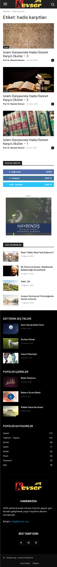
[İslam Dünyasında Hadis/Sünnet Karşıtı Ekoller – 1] (28, 123)
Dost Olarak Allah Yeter (32, 325)
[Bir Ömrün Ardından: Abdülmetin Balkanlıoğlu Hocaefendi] (10, 271)
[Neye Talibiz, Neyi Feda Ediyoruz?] (10, 256)
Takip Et (48, 178)
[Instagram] (28, 543)
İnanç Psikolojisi (29, 354)
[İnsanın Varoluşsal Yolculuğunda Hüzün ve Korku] (10, 300)
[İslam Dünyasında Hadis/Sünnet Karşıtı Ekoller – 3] (28, 36)
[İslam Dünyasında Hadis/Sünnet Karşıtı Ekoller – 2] (28, 79)
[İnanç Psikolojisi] (10, 358)
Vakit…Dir (25, 281)
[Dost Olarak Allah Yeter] (10, 329)
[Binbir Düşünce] (10, 382)
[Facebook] (21, 543)
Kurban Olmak (28, 339)
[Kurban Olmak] (10, 343)
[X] (36, 543)
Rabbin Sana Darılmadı (32, 407)
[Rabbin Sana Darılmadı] (10, 411)
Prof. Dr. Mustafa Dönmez (13, 60)
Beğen (49, 172)
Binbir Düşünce (28, 378)
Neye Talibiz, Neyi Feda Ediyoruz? (37, 252)
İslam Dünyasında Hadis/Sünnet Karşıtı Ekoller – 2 (25, 98)
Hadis (6, 47)
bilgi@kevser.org (20, 521)
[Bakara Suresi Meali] (10, 396)
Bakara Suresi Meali (30, 392)
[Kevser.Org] (28, 486)
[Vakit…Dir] (10, 285)
